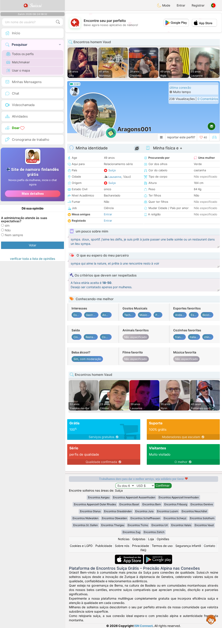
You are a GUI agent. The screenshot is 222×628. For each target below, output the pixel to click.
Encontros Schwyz (175, 518)
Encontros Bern (151, 504)
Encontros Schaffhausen (145, 518)
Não (8, 230)
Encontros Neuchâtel (194, 511)
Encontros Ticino (138, 525)
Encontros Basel (129, 504)
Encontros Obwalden (114, 518)
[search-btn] (58, 22)
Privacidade (140, 546)
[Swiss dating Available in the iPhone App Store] (129, 557)
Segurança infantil (188, 546)
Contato (209, 546)
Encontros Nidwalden (85, 518)
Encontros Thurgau (112, 525)
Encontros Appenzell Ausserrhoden (134, 497)
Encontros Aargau (98, 497)
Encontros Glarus (90, 511)
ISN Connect (143, 626)
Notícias (123, 539)
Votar (32, 245)
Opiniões (163, 539)
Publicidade (103, 546)
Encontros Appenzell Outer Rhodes (95, 504)
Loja (151, 539)
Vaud (127, 177)
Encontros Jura (144, 511)
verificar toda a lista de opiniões (32, 258)
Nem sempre (14, 235)
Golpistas (138, 539)
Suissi (34, 5)
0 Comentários (208, 99)
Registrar (198, 5)
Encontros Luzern (167, 511)
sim (7, 225)
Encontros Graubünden (118, 511)
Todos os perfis (23, 54)
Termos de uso (162, 546)
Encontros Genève (202, 504)
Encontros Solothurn (202, 518)
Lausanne (114, 176)
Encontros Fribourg (175, 504)
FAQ (143, 550)
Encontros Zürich (154, 532)
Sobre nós (122, 546)
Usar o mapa (21, 70)
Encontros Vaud (204, 525)
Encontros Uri (160, 525)
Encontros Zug (131, 532)
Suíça (112, 170)
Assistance (211, 619)
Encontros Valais (181, 525)
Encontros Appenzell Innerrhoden (179, 497)
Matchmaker (21, 62)
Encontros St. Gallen (85, 525)
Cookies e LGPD (81, 546)
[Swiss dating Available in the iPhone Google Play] (158, 557)
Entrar (181, 5)
